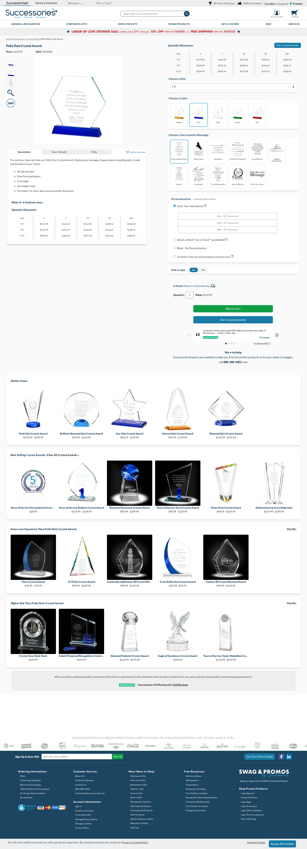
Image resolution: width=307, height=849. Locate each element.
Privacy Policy (82, 827)
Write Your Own (257, 184)
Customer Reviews (84, 780)
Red (257, 122)
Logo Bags (246, 802)
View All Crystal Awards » (63, 454)
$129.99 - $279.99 (226, 657)
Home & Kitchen (249, 797)
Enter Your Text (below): (190, 206)
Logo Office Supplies (251, 810)
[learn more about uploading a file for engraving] (226, 240)
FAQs (94, 152)
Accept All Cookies (282, 843)
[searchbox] (154, 13)
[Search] (187, 13)
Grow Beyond (257, 159)
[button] (17, 3)
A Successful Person (179, 159)
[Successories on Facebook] (281, 756)
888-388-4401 (82, 789)
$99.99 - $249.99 (129, 509)
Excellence (218, 159)
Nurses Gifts (136, 793)
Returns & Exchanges (30, 784)
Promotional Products (141, 810)
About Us (80, 776)
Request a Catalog (139, 823)
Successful (199, 184)
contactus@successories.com (90, 793)
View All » (291, 529)
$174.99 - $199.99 (273, 509)
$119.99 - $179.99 (225, 435)
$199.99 (177, 657)
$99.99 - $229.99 (81, 583)
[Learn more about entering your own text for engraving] (205, 206)
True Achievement (218, 184)
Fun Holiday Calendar (197, 793)
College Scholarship (196, 810)
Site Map (134, 827)
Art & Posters (230, 24)
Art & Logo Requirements (32, 793)
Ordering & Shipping (30, 780)
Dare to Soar (199, 159)
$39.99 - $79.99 (33, 583)
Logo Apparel (247, 793)
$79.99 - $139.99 (177, 435)
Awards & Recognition (25, 24)
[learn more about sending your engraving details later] (232, 257)
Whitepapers (192, 780)
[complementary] (153, 32)
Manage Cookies (83, 823)
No (193, 270)
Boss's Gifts (136, 797)
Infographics (192, 784)
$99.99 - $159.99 (226, 509)
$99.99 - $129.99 (178, 509)
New (268, 24)
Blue (198, 122)
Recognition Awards (140, 801)
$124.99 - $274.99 (130, 657)
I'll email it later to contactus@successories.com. (204, 256)
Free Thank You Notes (197, 806)
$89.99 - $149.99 (129, 435)
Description (24, 152)
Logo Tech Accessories (252, 814)
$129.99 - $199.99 (33, 435)
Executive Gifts (138, 780)
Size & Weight (59, 152)
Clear (218, 122)
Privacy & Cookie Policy (135, 842)
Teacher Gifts (137, 789)
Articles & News (193, 776)
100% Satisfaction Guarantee (34, 789)
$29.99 (33, 509)
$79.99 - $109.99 (81, 435)
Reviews (180, 684)
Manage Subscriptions (86, 819)
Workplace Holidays (196, 789)
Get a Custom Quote (288, 45)
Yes (203, 270)
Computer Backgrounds (198, 801)
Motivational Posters (140, 806)
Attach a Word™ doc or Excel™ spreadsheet (201, 239)
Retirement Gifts (138, 784)
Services (294, 24)
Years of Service (238, 184)
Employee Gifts (128, 24)
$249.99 (33, 657)
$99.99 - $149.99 (129, 583)
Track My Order (83, 815)
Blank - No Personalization (191, 248)
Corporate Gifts (76, 24)
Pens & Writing (248, 819)
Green (237, 122)
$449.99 (81, 657)
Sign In (78, 806)
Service (179, 184)
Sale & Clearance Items (141, 819)
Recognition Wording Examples (201, 797)
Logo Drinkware (249, 806)
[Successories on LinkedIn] (289, 756)
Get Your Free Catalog (259, 756)
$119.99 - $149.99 (81, 509)
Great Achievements (238, 159)
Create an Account (84, 810)
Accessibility (26, 797)
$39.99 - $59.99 (178, 583)
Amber (179, 122)
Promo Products (179, 24)
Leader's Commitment (276, 160)
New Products (137, 814)
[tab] (24, 152)
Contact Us (80, 784)
